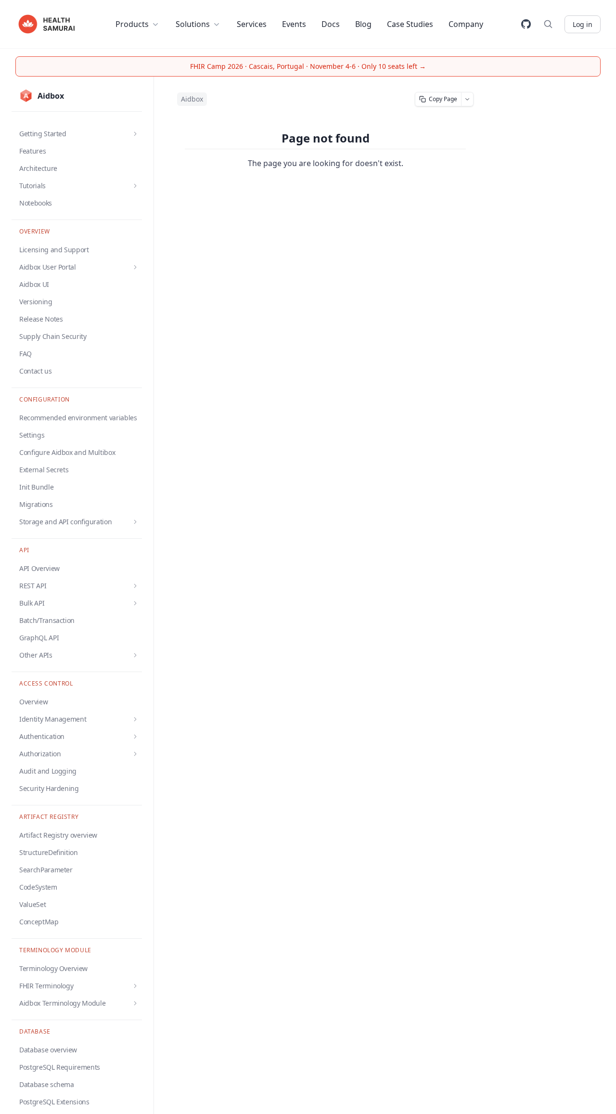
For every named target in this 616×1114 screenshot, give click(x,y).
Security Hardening (49, 788)
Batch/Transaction (47, 620)
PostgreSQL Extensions (54, 1101)
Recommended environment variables (78, 417)
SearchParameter (46, 869)
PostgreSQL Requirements (59, 1067)
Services (252, 24)
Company (466, 24)
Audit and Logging (48, 771)
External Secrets (43, 469)
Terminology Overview (53, 968)
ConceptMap (39, 921)
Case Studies (410, 24)
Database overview (48, 1049)
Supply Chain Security (53, 336)
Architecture (38, 168)
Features (32, 150)
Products (132, 24)
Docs (330, 24)
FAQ (25, 353)
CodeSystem (38, 887)
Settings (31, 435)
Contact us (35, 371)
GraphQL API (39, 637)
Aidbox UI (34, 284)
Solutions (193, 24)
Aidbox (192, 99)
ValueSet (32, 904)
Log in (582, 24)
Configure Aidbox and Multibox (67, 452)
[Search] (548, 24)
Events (294, 24)
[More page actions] (468, 99)
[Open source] (526, 24)
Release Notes (41, 319)
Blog (363, 24)
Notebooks (35, 202)
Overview (33, 701)
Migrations (36, 504)
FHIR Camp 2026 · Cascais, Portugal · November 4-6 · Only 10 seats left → (308, 66)
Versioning (35, 301)
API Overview (39, 568)
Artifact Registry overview (58, 835)
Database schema (46, 1084)
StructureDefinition (48, 852)
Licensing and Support (54, 249)
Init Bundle (36, 487)
